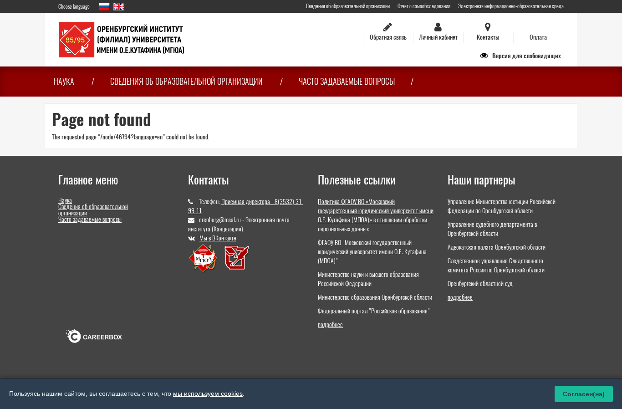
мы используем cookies (208, 393)
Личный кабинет (438, 37)
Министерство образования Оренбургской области (375, 297)
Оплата (538, 37)
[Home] (121, 39)
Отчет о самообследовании (424, 6)
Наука (64, 81)
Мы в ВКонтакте (217, 238)
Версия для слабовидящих (526, 55)
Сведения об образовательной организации (348, 6)
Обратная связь (388, 37)
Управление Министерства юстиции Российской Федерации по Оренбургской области (502, 206)
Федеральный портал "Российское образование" (374, 311)
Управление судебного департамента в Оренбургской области (492, 229)
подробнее (330, 324)
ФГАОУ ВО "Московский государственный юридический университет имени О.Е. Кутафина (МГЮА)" (372, 251)
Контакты (488, 37)
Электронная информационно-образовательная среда (511, 6)
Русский (104, 6)
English (119, 6)
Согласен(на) (584, 394)
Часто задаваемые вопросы (347, 81)
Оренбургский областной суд (480, 283)
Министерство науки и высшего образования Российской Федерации (368, 279)
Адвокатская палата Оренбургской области (497, 247)
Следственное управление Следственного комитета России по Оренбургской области (496, 265)
